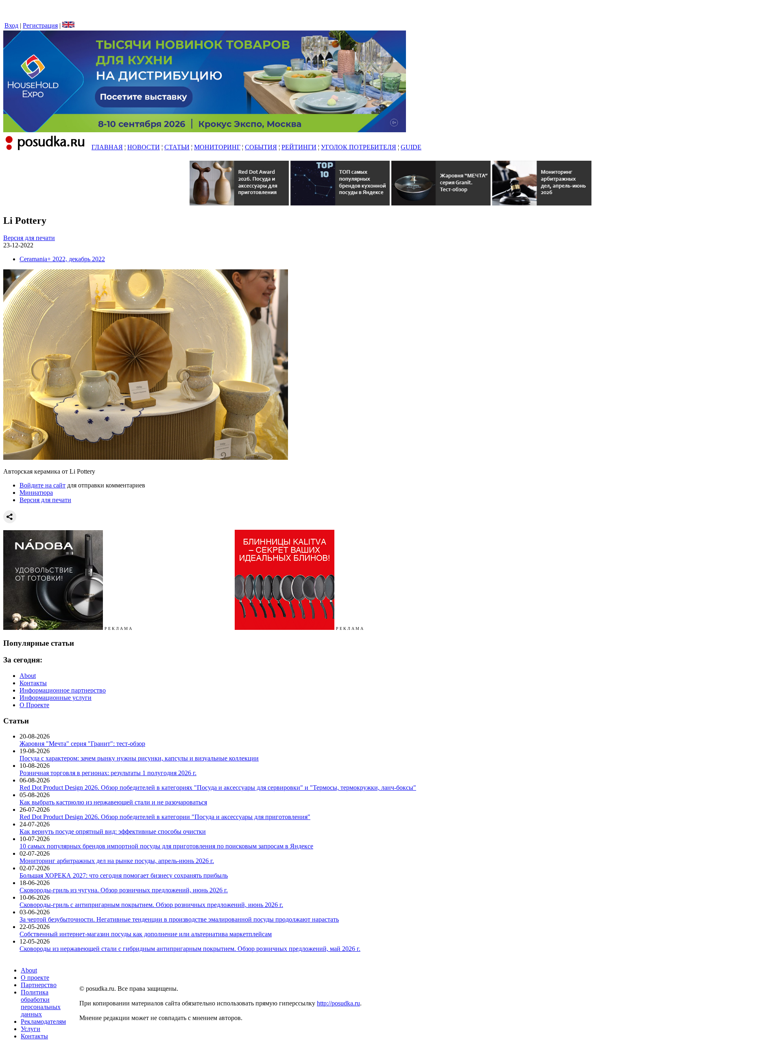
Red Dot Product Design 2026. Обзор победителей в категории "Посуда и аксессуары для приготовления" (165, 816)
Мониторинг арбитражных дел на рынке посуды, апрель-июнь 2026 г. (117, 860)
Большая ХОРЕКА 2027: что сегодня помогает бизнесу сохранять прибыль (124, 875)
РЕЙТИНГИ (298, 147)
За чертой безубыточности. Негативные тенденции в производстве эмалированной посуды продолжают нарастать (179, 919)
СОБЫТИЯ (261, 147)
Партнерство (39, 984)
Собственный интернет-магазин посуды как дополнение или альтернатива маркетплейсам (146, 934)
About (28, 675)
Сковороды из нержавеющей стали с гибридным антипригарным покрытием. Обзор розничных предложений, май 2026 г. (190, 948)
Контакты (33, 683)
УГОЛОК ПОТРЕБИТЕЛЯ (358, 147)
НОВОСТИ (143, 147)
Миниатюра (36, 492)
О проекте (35, 977)
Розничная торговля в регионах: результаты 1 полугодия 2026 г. (108, 772)
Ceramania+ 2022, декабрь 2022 (62, 259)
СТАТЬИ (177, 147)
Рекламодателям (43, 1021)
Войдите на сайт (42, 485)
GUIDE (411, 147)
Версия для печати (29, 237)
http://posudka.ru (338, 1003)
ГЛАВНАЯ (107, 147)
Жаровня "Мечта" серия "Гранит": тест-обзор (82, 743)
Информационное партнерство (63, 690)
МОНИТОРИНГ (217, 147)
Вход (11, 25)
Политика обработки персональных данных (41, 1003)
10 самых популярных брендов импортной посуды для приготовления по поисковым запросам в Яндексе (166, 846)
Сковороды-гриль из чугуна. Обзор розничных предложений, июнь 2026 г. (124, 890)
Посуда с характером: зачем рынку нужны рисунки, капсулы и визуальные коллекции (139, 758)
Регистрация (40, 25)
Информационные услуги (56, 697)
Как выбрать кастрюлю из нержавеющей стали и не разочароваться (113, 802)
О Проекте (34, 704)
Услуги (30, 1028)
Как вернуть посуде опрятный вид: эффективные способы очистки (113, 831)
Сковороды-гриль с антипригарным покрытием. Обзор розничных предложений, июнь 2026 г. (151, 904)
